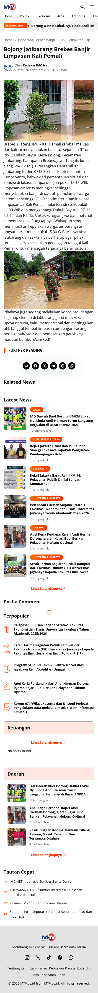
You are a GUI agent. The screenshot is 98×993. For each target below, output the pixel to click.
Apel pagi (38, 527)
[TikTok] (49, 957)
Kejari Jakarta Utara (46, 439)
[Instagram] (27, 957)
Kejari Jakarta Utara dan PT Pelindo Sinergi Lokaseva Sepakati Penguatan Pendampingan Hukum (59, 450)
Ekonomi (43, 16)
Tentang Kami (17, 968)
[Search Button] (82, 6)
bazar (37, 409)
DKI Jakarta (40, 468)
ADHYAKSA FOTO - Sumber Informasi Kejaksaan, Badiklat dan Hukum (46, 892)
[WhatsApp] (71, 366)
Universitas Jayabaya (46, 498)
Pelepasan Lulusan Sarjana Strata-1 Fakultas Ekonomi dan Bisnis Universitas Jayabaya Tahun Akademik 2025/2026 (62, 509)
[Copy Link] (26, 366)
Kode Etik (84, 968)
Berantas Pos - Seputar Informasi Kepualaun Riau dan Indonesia (51, 914)
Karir (61, 975)
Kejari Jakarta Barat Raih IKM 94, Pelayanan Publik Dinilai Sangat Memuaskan (55, 479)
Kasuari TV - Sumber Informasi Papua (38, 903)
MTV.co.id (27, 983)
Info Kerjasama (44, 975)
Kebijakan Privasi (62, 968)
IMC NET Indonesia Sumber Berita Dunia (41, 881)
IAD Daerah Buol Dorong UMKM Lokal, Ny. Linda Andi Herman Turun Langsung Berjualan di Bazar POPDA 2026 (61, 420)
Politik (24, 16)
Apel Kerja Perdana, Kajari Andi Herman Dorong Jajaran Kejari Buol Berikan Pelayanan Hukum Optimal (61, 538)
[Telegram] (53, 366)
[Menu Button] (91, 6)
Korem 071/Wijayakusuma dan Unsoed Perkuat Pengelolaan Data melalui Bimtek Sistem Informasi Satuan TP (54, 708)
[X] (44, 366)
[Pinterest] (62, 366)
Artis (60, 16)
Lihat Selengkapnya (46, 588)
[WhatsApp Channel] (70, 957)
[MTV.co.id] (10, 6)
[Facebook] (35, 366)
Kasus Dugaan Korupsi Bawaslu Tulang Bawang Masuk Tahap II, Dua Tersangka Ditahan (59, 834)
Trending (78, 16)
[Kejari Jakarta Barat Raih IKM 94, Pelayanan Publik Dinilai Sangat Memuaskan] (15, 477)
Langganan (38, 968)
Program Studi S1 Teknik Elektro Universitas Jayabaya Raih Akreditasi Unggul (49, 667)
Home (8, 16)
